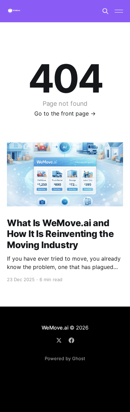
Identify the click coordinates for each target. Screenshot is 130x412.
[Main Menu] (119, 11)
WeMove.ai (55, 327)
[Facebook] (71, 340)
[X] (59, 340)
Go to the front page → (65, 113)
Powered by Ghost (65, 358)
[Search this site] (105, 11)
